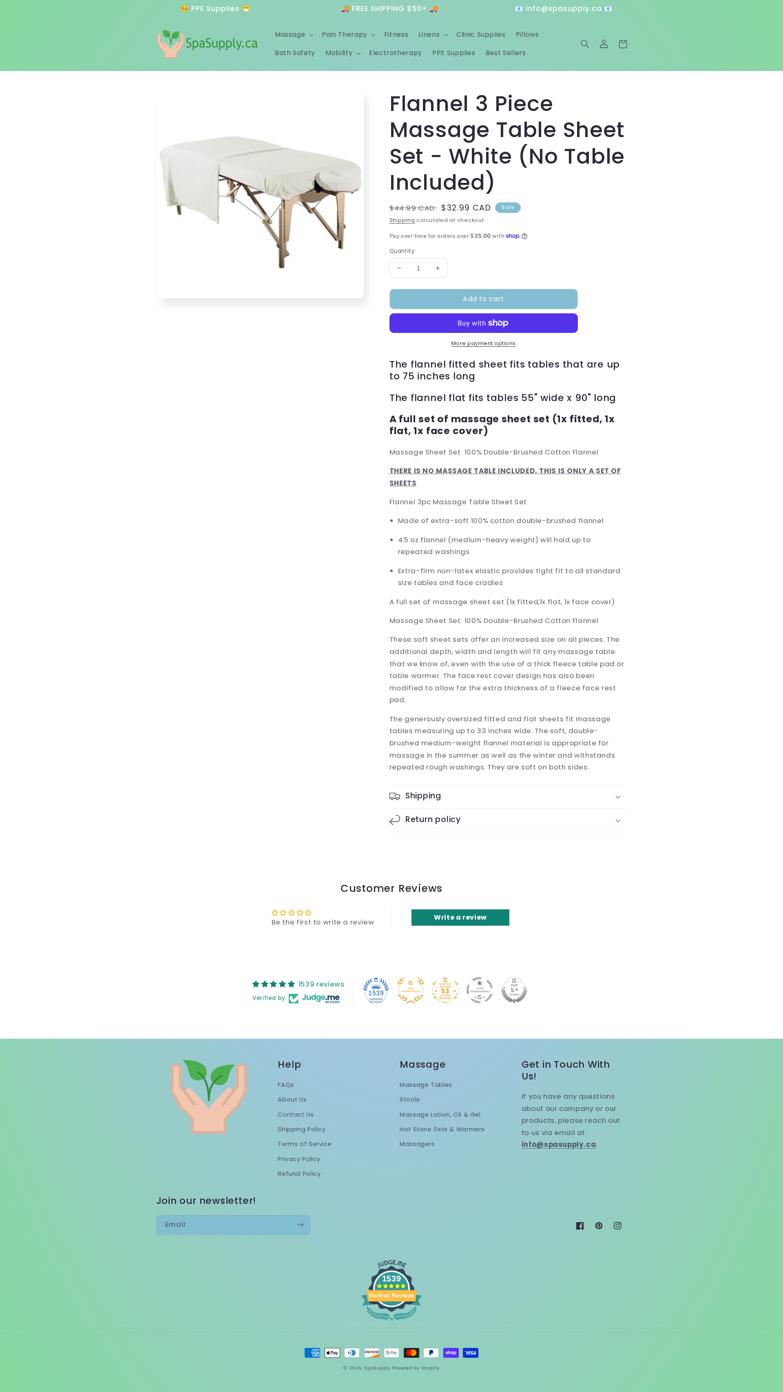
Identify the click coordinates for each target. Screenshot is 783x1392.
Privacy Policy (299, 1159)
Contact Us (296, 1114)
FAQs (286, 1085)
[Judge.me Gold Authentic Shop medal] (411, 990)
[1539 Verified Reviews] (391, 1322)
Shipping (402, 220)
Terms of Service (305, 1144)
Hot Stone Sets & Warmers (442, 1129)
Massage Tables (426, 1085)
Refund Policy (299, 1174)
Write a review (460, 917)
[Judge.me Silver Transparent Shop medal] (480, 990)
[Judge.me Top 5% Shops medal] (514, 990)
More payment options (483, 343)
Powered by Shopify (416, 1368)
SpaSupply (377, 1368)
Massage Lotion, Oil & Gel (440, 1114)
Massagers (417, 1144)
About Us (292, 1099)
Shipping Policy (301, 1129)
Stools (410, 1099)
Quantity (402, 251)
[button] (293, 34)
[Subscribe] (300, 1225)
